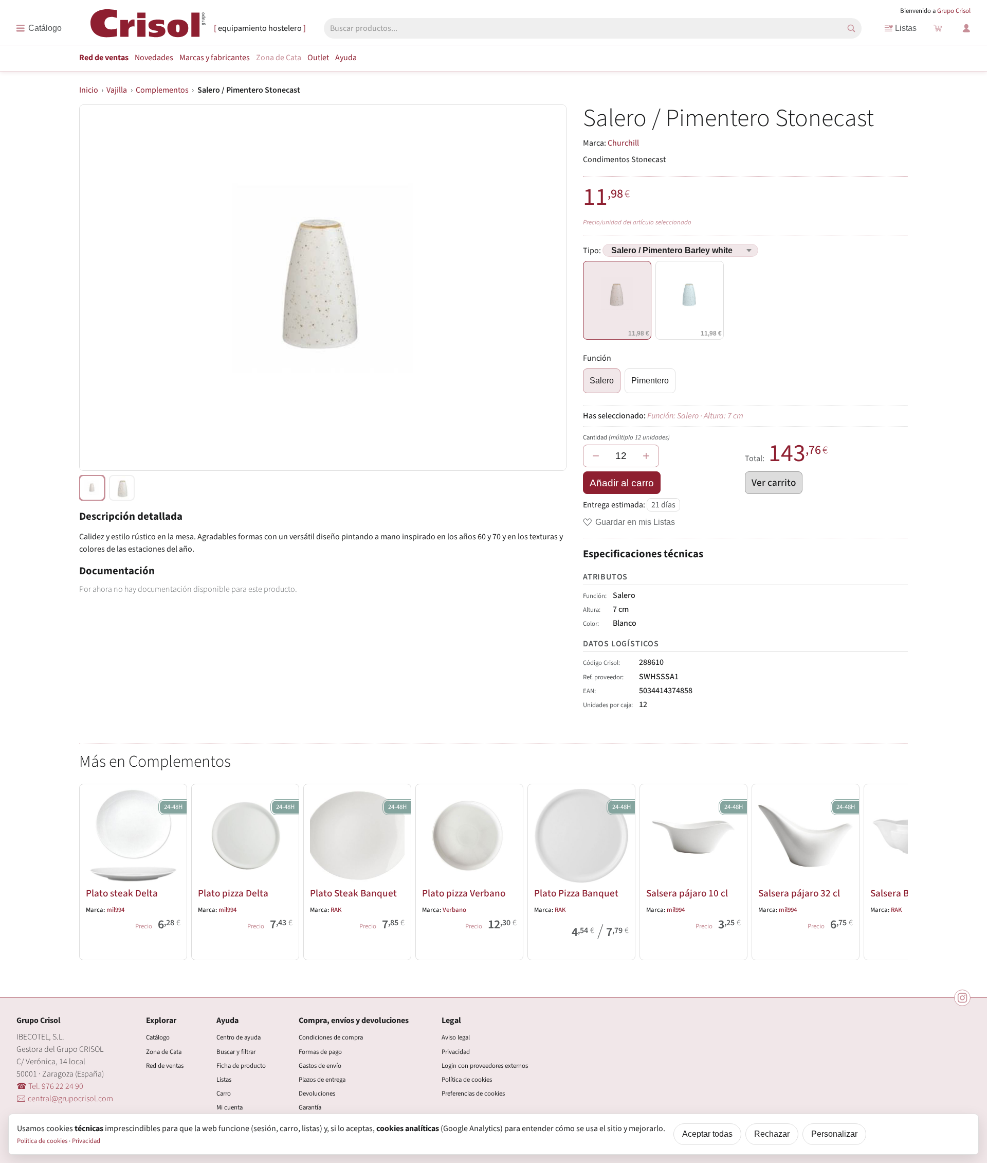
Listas (906, 28)
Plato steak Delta (122, 893)
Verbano (454, 909)
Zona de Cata (278, 57)
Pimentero (650, 380)
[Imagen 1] (122, 488)
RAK (336, 909)
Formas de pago (320, 1051)
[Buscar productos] (851, 28)
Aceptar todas (707, 1134)
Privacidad (456, 1051)
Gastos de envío (320, 1065)
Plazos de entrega (322, 1079)
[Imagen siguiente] (546, 287)
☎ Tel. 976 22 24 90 (49, 1086)
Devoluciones (317, 1093)
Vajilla (116, 90)
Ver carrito (774, 482)
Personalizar (834, 1134)
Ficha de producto (241, 1065)
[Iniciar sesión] (966, 28)
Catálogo (158, 1037)
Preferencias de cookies (473, 1093)
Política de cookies (467, 1079)
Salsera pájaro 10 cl (687, 893)
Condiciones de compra (331, 1037)
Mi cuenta (229, 1107)
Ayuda (346, 57)
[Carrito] (937, 28)
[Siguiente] (895, 870)
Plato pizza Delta (233, 893)
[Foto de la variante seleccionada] (92, 488)
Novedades (154, 57)
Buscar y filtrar (235, 1051)
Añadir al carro (622, 483)
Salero (602, 380)
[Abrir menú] (39, 28)
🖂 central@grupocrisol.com (64, 1098)
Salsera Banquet (905, 893)
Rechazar (772, 1134)
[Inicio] (148, 27)
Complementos (162, 90)
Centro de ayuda (238, 1037)
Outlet (318, 57)
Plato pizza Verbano (463, 893)
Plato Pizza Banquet (576, 893)
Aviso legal (456, 1037)
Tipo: (592, 250)
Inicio (88, 90)
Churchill (623, 143)
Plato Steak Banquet (353, 893)
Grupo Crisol (954, 10)
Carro (223, 1093)
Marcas (214, 57)
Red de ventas (104, 57)
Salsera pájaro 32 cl (799, 893)
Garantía (310, 1107)
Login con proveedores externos (485, 1065)
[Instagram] (962, 998)
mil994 (115, 909)
